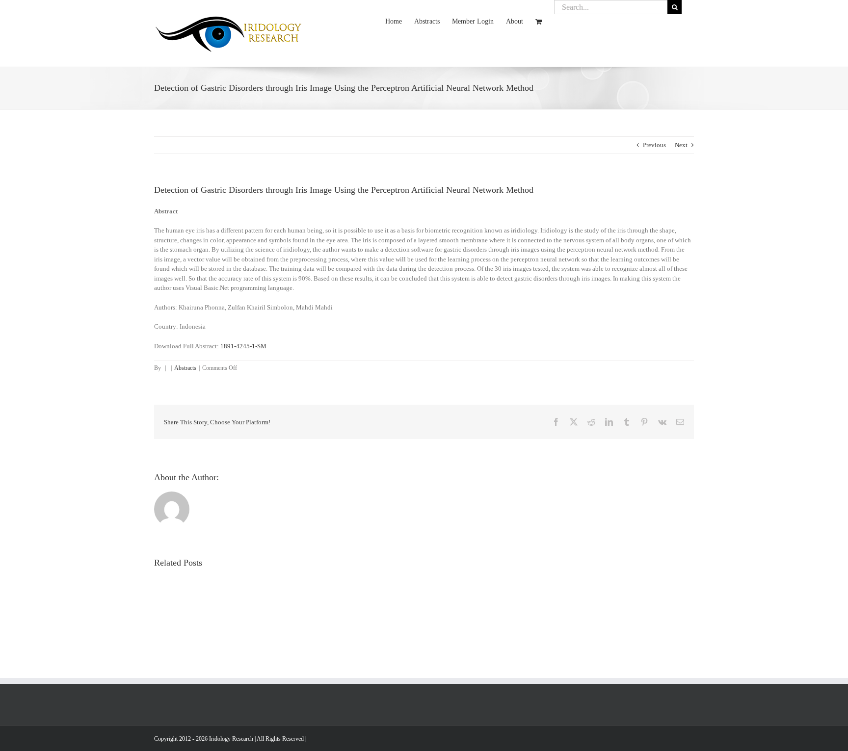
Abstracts (185, 367)
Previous (654, 145)
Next (681, 145)
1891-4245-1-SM (243, 346)
